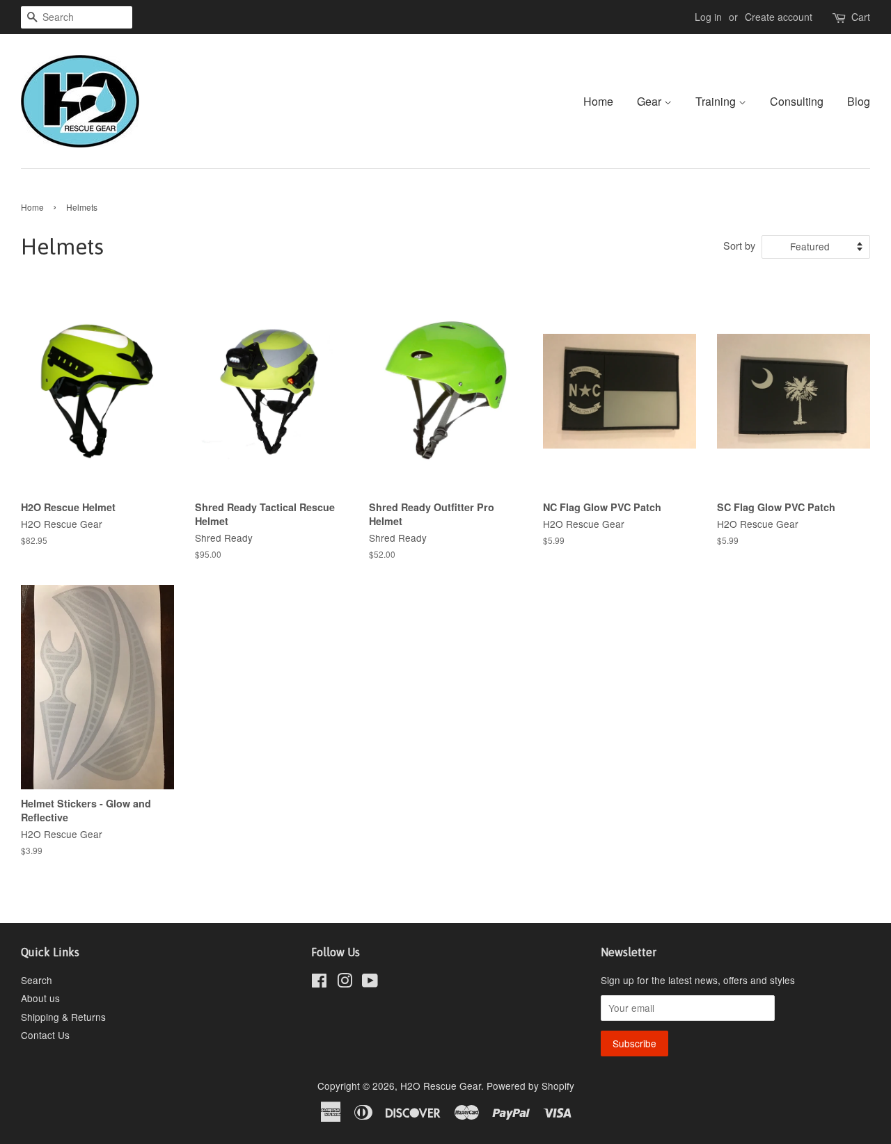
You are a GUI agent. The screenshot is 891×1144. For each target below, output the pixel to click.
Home (598, 101)
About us (40, 998)
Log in (708, 17)
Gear (650, 101)
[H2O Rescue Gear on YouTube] (370, 983)
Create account (778, 17)
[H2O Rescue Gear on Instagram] (344, 983)
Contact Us (45, 1035)
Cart (860, 17)
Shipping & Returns (63, 1017)
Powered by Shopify (530, 1086)
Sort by (739, 245)
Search (36, 980)
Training (717, 101)
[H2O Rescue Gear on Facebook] (319, 983)
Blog (858, 101)
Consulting (796, 101)
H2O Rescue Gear (440, 1086)
